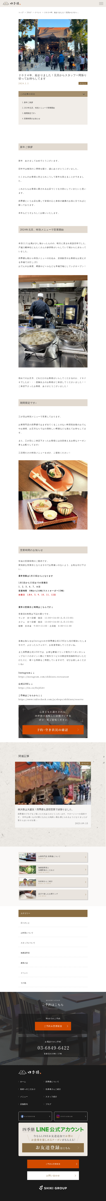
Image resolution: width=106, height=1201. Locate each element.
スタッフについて (28, 942)
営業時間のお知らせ (32, 118)
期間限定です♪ (30, 113)
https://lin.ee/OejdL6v (31, 687)
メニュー (24, 1096)
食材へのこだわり (28, 1089)
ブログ (48, 1104)
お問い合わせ (53, 1175)
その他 (23, 982)
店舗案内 (24, 1104)
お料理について (27, 932)
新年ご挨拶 (28, 102)
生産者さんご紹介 (53, 1089)
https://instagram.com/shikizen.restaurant (43, 676)
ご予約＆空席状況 (53, 1025)
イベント (24, 973)
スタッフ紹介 (51, 1096)
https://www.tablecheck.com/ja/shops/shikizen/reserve (51, 699)
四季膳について (52, 1081)
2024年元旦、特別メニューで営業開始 (39, 107)
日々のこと (25, 922)
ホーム (23, 1081)
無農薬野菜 (25, 952)
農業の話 (24, 963)
